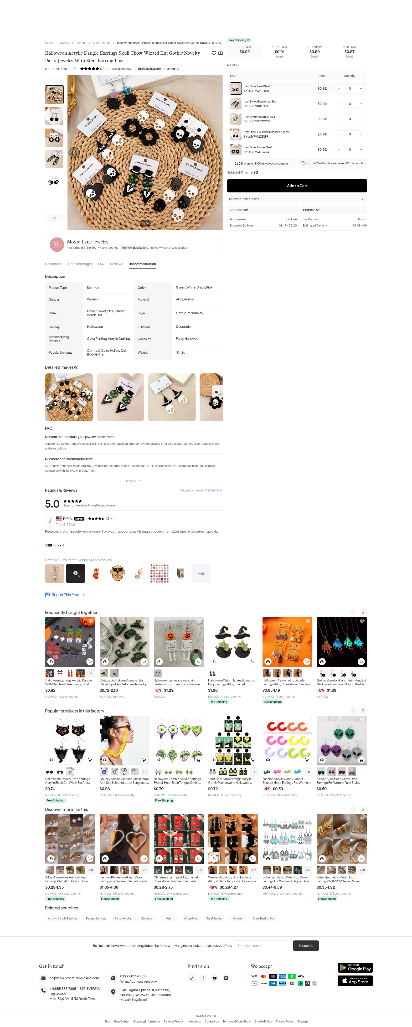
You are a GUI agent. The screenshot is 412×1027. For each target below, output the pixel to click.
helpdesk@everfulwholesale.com (74, 978)
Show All (131, 480)
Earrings (81, 42)
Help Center (121, 1021)
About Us (195, 1021)
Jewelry (64, 42)
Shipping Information (146, 1021)
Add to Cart (297, 185)
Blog (107, 1021)
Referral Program (174, 1021)
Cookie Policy (263, 1021)
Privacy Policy (285, 1021)
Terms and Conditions (237, 1021)
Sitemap (302, 1021)
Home (49, 42)
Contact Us (212, 1021)
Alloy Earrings (101, 42)
